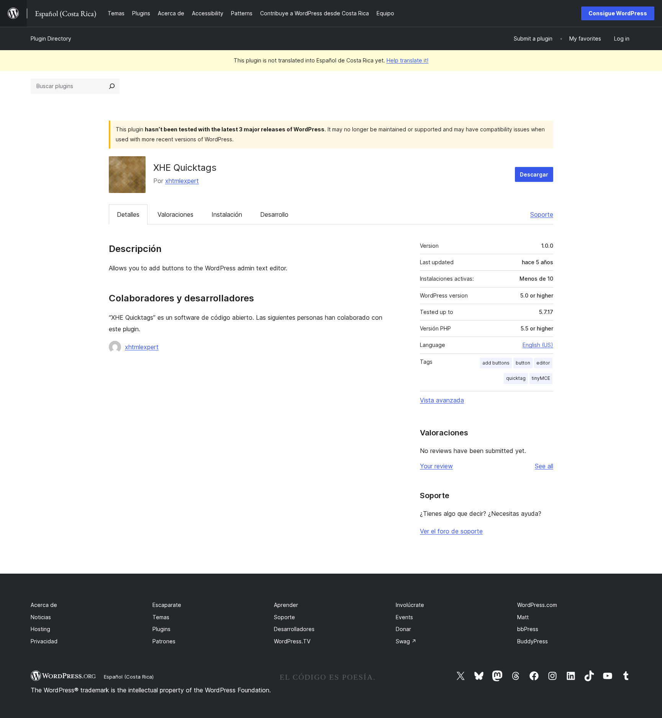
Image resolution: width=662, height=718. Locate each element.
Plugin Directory (51, 38)
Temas (160, 617)
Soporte (541, 214)
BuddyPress (532, 641)
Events (404, 617)
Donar (403, 629)
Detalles (128, 214)
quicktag (516, 378)
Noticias (41, 617)
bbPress (527, 629)
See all (544, 466)
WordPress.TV (292, 641)
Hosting (40, 629)
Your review (436, 466)
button (523, 363)
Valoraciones (175, 214)
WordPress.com (537, 605)
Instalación (226, 214)
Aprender (286, 605)
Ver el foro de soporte (451, 531)
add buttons (496, 363)
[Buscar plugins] (112, 86)
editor (543, 363)
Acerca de (44, 605)
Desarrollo (274, 214)
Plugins (161, 629)
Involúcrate (410, 605)
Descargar (534, 174)
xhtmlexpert (182, 181)
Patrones (163, 641)
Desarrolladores (294, 629)
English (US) (538, 345)
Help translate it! (407, 60)
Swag (406, 641)
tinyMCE (541, 378)
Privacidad (44, 641)
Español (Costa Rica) (129, 677)
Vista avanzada (442, 400)
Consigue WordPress (617, 13)
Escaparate (166, 605)
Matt (523, 617)
